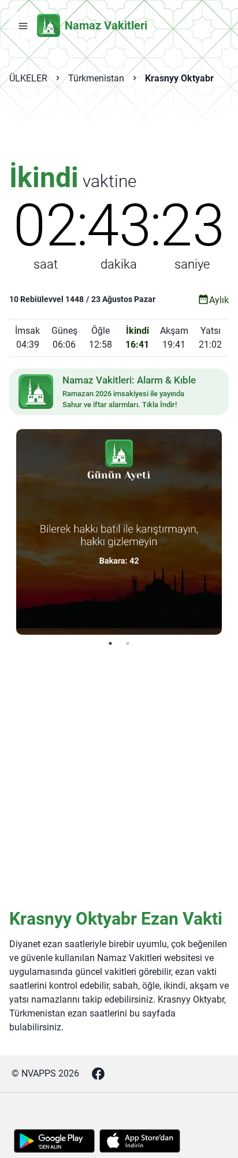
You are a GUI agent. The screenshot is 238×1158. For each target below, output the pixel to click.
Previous (7, 532)
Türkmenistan (96, 78)
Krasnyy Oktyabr (179, 78)
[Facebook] (98, 1073)
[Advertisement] (119, 130)
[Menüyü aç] (23, 25)
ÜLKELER (28, 78)
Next (230, 532)
